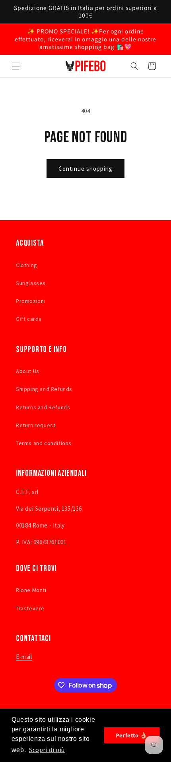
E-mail (24, 656)
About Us (27, 371)
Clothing (26, 265)
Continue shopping (85, 168)
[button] (16, 66)
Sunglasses (31, 283)
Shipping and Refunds (44, 389)
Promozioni (30, 301)
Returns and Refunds (43, 407)
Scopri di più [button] (47, 750)
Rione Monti (31, 590)
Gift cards (29, 318)
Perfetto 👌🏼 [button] (132, 735)
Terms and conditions (44, 443)
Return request (35, 425)
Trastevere (30, 608)
